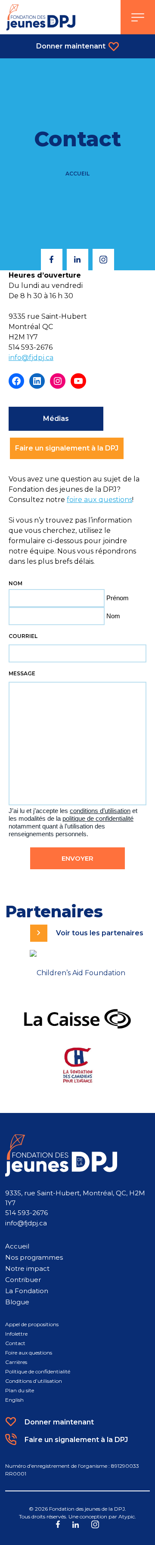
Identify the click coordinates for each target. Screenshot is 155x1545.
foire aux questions (99, 500)
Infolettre (16, 1333)
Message (22, 673)
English (14, 1400)
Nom (113, 616)
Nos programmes (34, 1257)
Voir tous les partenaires (99, 933)
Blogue (17, 1302)
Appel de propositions (32, 1324)
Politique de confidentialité (37, 1371)
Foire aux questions (28, 1352)
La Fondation (26, 1291)
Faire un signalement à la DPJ (66, 448)
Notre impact (27, 1268)
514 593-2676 (26, 1213)
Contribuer (23, 1280)
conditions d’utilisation (100, 810)
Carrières (16, 1362)
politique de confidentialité (97, 818)
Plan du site (19, 1390)
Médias (56, 418)
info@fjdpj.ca (31, 358)
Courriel (23, 636)
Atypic (126, 1516)
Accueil (77, 173)
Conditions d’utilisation (33, 1381)
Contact (15, 1343)
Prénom (117, 598)
